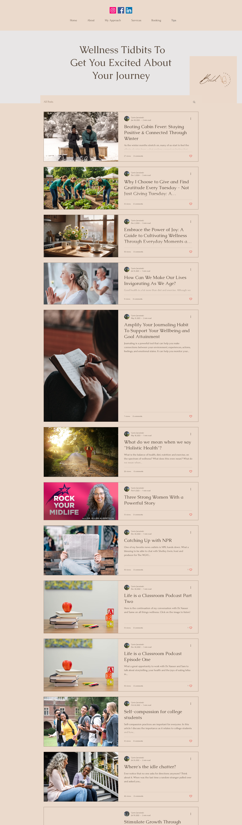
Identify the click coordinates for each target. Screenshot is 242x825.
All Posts (48, 101)
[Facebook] (121, 10)
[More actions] (192, 119)
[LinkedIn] (129, 10)
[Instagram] (113, 10)
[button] (194, 102)
